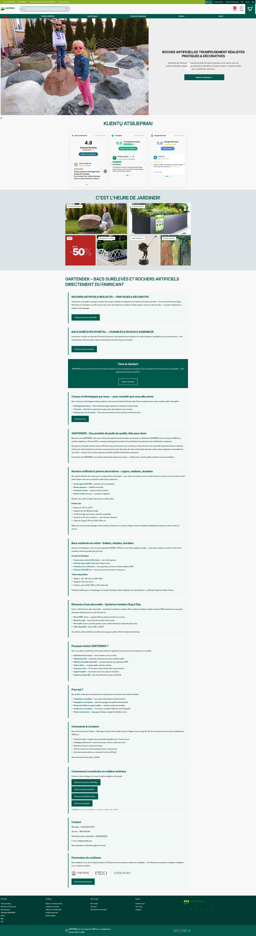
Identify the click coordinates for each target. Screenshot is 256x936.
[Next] (144, 163)
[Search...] (66, 9)
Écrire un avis (167, 148)
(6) (134, 144)
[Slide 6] (171, 176)
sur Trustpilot (130, 159)
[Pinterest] (206, 909)
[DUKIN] (122, 873)
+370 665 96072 (101, 836)
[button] (189, 69)
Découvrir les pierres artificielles (86, 782)
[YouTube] (196, 909)
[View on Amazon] (76, 164)
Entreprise (4, 899)
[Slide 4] (129, 175)
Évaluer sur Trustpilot (128, 148)
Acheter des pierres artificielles (85, 317)
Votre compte (94, 899)
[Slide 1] (163, 176)
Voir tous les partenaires (83, 882)
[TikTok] (201, 909)
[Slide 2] (125, 175)
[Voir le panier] (250, 9)
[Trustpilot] (189, 930)
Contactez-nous (80, 419)
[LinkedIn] (212, 909)
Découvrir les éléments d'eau (84, 796)
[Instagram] (191, 909)
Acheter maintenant (128, 382)
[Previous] (111, 163)
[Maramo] (80, 873)
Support (137, 899)
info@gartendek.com (84, 841)
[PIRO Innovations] (101, 873)
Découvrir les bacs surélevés (84, 789)
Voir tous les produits (82, 803)
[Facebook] (186, 909)
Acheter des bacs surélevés (84, 349)
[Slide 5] (130, 175)
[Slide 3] (126, 175)
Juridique (49, 899)
